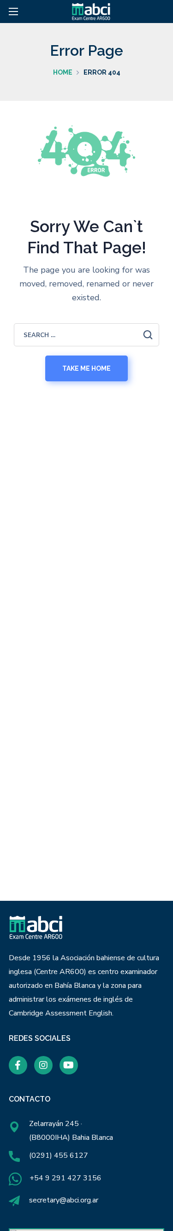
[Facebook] (18, 1065)
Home (62, 72)
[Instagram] (43, 1065)
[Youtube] (69, 1065)
